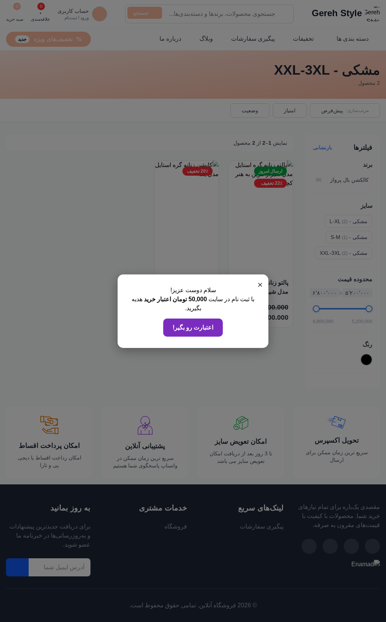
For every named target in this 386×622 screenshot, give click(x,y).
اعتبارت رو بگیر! (193, 327)
